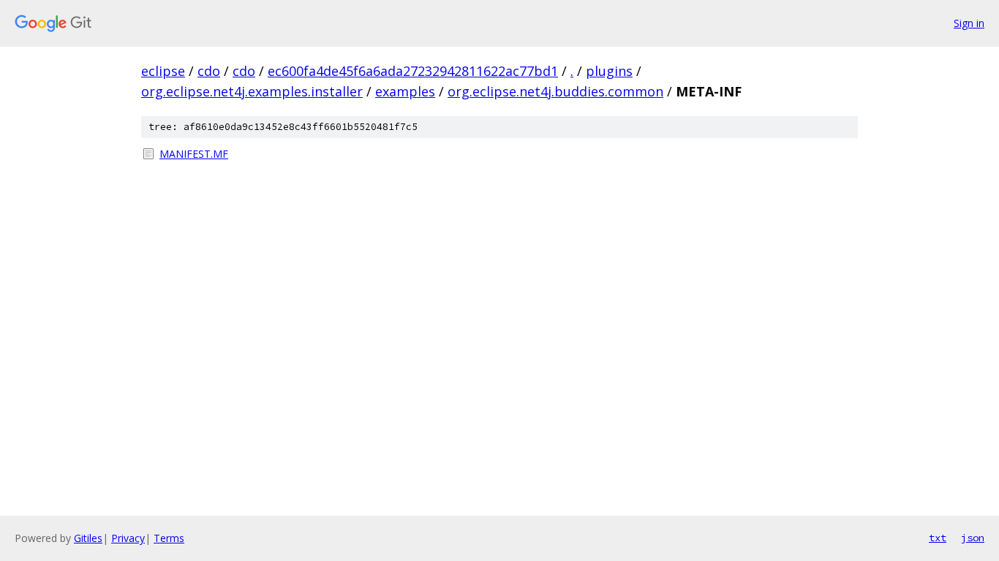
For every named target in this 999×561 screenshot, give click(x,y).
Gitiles (88, 538)
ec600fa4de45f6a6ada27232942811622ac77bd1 (413, 71)
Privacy (128, 538)
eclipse (163, 71)
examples (405, 91)
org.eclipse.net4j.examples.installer (252, 91)
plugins (609, 71)
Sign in (969, 23)
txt (937, 537)
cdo (208, 71)
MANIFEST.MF (193, 154)
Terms (169, 538)
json (972, 537)
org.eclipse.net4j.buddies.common (555, 91)
